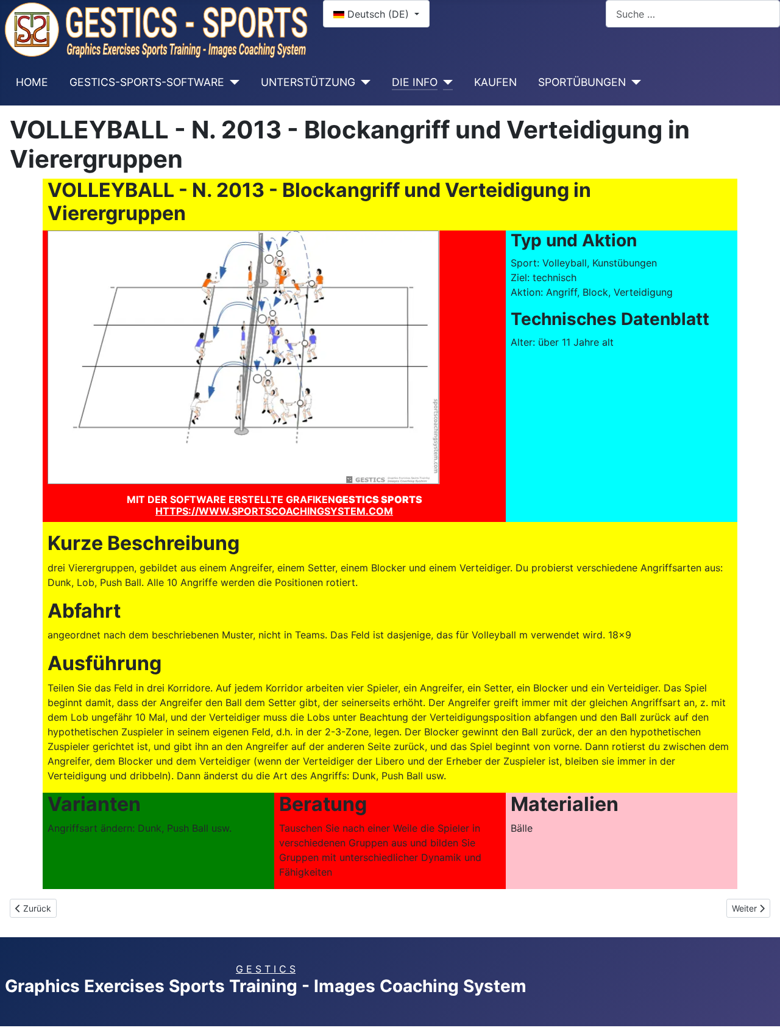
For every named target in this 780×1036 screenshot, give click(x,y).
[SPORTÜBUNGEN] (633, 82)
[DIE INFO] (445, 82)
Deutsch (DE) (378, 14)
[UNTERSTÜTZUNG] (362, 82)
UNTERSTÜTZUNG (308, 82)
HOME (32, 82)
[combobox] (693, 13)
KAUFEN (495, 82)
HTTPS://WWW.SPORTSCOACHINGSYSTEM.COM (274, 511)
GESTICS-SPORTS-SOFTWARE (146, 82)
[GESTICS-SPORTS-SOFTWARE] (231, 82)
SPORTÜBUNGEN (582, 82)
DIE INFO (415, 82)
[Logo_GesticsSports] (156, 29)
